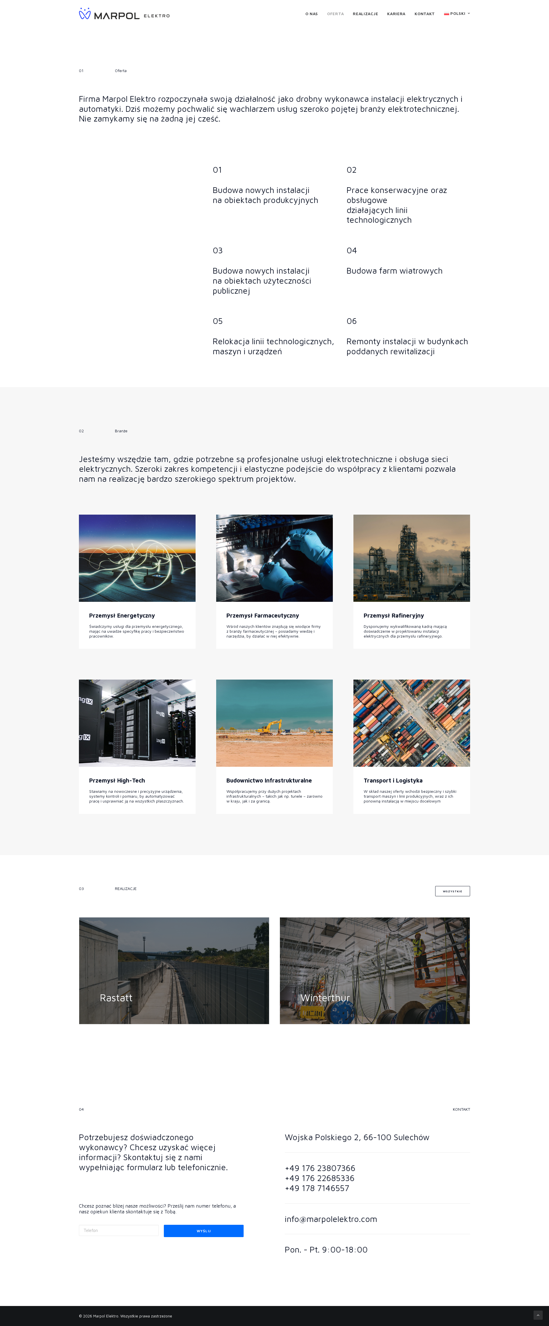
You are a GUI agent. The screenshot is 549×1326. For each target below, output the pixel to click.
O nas (311, 13)
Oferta (335, 13)
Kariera (396, 13)
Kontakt (425, 13)
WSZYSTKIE (452, 891)
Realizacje (365, 13)
